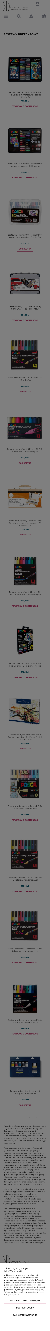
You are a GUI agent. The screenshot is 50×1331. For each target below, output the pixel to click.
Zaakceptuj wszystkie (25, 1315)
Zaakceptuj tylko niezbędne (25, 1301)
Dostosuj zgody (25, 1308)
